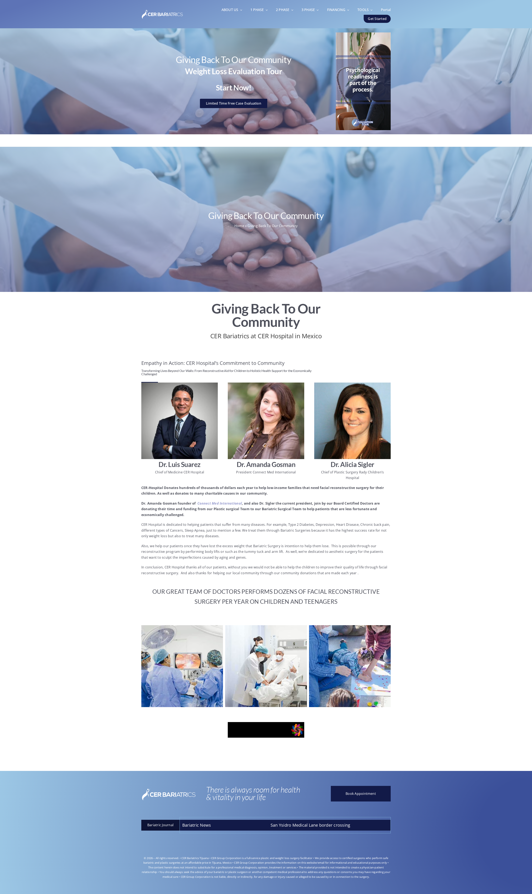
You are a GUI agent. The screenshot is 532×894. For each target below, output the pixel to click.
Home (239, 226)
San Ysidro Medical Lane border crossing (382, 825)
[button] (144, 666)
